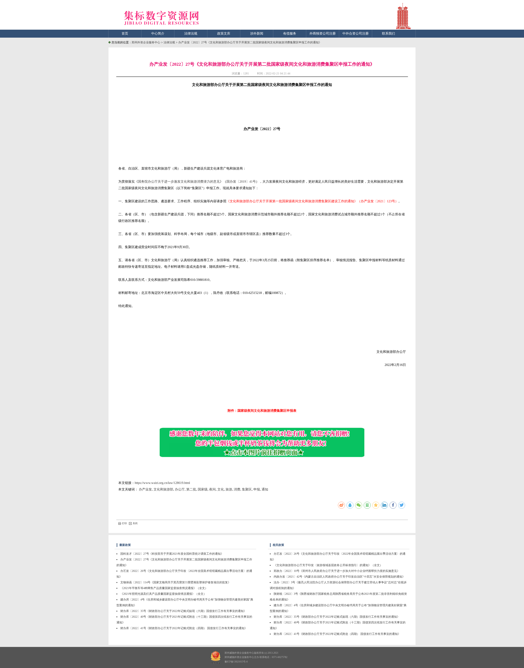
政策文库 (223, 33)
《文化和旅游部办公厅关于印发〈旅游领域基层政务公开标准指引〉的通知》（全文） (328, 565)
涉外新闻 (256, 33)
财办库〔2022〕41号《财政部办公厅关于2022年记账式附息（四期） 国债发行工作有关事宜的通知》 (183, 628)
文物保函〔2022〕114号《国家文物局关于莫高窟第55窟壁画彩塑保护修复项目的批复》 (175, 582)
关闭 (135, 523)
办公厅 (180, 489)
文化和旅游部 (163, 489)
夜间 (212, 489)
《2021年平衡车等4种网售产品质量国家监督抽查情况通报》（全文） (164, 588)
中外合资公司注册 (355, 33)
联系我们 (388, 33)
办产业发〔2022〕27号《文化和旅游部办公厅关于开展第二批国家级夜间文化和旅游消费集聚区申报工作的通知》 (250, 42)
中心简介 (157, 33)
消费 (237, 489)
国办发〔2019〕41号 (241, 181)
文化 (220, 489)
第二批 (191, 489)
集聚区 (247, 489)
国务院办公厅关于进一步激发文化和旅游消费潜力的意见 (179, 181)
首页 (125, 33)
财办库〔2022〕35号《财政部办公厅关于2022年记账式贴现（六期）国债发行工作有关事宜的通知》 (183, 611)
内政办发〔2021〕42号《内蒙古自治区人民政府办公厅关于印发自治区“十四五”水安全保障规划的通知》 (339, 576)
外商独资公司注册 (322, 33)
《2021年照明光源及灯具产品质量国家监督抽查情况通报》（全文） (163, 593)
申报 (256, 489)
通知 (265, 489)
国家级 (203, 489)
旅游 (229, 489)
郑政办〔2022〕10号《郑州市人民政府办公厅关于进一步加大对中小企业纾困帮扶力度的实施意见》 (337, 570)
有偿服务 (289, 33)
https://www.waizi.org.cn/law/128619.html (162, 483)
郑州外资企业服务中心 (146, 42)
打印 (124, 523)
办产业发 (145, 489)
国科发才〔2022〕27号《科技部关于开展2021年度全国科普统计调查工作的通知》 (172, 553)
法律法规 (190, 33)
